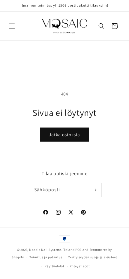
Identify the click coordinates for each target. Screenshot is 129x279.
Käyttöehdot (54, 266)
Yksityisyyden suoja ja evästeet (92, 257)
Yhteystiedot (80, 266)
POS (78, 250)
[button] (12, 26)
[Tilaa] (94, 190)
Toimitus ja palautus (45, 257)
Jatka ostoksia (64, 134)
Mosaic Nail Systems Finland (51, 250)
